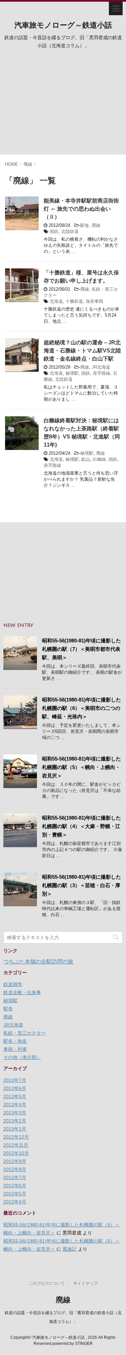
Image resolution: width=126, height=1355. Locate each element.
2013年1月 (14, 1129)
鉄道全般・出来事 (22, 992)
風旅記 (69, 1249)
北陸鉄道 (70, 231)
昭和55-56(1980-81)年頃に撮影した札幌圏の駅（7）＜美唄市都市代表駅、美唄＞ (81, 649)
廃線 (96, 225)
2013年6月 (14, 1088)
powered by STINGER (72, 1343)
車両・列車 (15, 1049)
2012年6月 (14, 1185)
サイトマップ (85, 1283)
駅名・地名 (15, 1041)
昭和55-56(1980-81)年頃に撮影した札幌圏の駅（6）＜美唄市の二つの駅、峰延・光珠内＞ (81, 708)
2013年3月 (14, 1112)
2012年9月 (14, 1161)
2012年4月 (14, 1201)
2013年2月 (14, 1120)
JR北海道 (101, 367)
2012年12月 (16, 1137)
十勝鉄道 (74, 301)
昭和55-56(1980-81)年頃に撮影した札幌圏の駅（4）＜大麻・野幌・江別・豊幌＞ (81, 826)
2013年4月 (14, 1104)
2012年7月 (14, 1177)
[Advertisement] (63, 104)
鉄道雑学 (12, 984)
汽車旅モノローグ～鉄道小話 (63, 25)
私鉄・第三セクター (24, 1033)
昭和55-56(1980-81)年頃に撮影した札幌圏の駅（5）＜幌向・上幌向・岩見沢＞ (81, 767)
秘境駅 (72, 373)
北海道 (56, 301)
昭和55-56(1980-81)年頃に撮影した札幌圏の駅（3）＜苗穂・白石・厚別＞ (81, 885)
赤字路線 (101, 373)
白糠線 (99, 459)
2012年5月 (14, 1193)
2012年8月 (14, 1169)
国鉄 (54, 231)
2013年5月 (14, 1096)
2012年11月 (15, 1145)
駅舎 (84, 225)
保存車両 (94, 301)
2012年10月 (16, 1153)
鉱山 (85, 459)
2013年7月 (14, 1080)
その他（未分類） (22, 1057)
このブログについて (47, 1283)
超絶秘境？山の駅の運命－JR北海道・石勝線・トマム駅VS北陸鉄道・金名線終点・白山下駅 (82, 351)
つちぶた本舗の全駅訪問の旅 (38, 961)
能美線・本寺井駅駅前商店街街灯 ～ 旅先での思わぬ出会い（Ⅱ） (81, 209)
